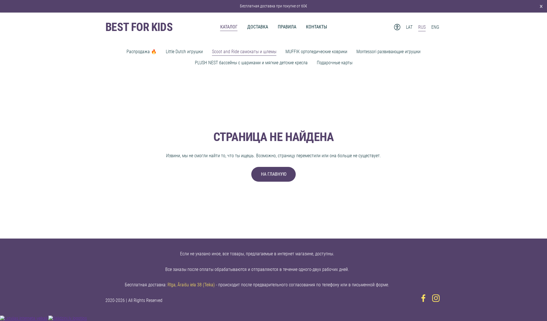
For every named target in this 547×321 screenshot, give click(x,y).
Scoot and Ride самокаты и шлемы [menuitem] (244, 51)
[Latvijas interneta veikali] (23, 318)
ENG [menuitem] (435, 27)
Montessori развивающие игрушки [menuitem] (388, 51)
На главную (273, 174)
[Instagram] (436, 298)
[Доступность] (397, 27)
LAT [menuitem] (409, 27)
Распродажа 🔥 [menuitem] (141, 51)
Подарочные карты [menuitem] (334, 62)
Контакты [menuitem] (316, 27)
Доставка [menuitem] (257, 27)
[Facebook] (423, 298)
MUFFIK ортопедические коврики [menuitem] (316, 51)
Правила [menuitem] (287, 27)
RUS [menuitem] (422, 27)
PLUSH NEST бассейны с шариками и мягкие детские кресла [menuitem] (251, 62)
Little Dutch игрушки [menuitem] (184, 51)
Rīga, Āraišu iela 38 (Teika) (191, 284)
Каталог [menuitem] (229, 27)
